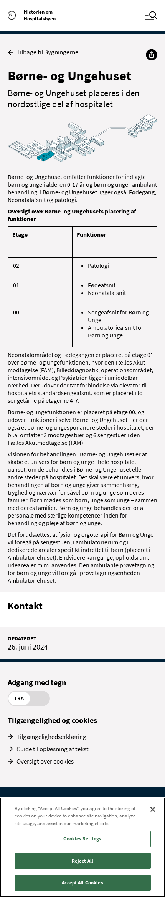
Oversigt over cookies (45, 761)
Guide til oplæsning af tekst (52, 749)
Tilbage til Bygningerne (47, 52)
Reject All (82, 861)
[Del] (151, 54)
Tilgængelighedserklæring (51, 737)
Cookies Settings (82, 838)
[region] (82, 847)
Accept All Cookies (82, 882)
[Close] (152, 809)
